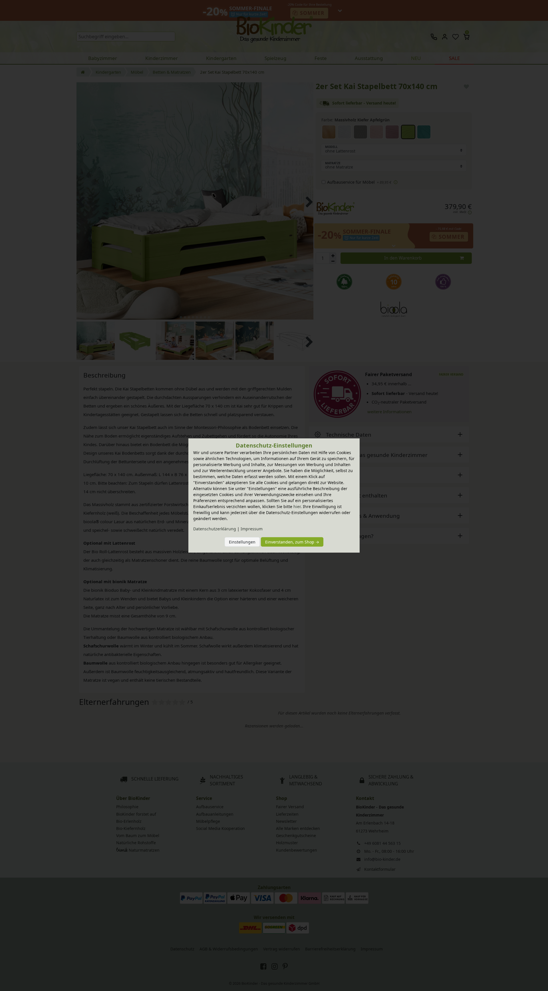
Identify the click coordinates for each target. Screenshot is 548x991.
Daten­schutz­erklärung (214, 528)
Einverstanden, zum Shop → (292, 542)
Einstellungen (242, 542)
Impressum (252, 528)
